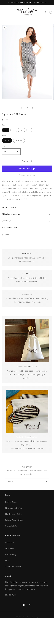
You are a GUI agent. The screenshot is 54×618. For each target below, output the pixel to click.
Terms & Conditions (13, 566)
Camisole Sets (11, 526)
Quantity (5, 146)
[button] (3, 12)
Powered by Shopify (32, 617)
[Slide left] (21, 108)
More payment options (27, 175)
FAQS (7, 560)
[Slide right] (33, 108)
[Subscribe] (46, 482)
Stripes (19, 140)
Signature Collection (13, 508)
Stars (7, 140)
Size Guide (9, 548)
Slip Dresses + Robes (13, 514)
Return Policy (10, 554)
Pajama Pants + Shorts (14, 520)
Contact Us (9, 542)
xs (6, 130)
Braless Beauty (11, 502)
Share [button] (7, 234)
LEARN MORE (11, 595)
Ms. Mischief (23, 617)
